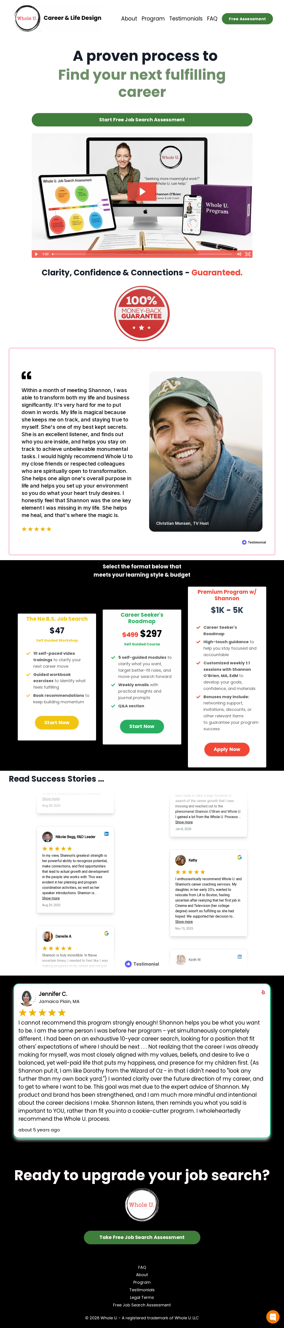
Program (153, 18)
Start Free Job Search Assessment (142, 119)
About (129, 18)
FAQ (212, 18)
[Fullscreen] (248, 254)
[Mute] (238, 254)
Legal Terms (142, 1297)
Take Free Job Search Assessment (142, 1237)
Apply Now (227, 749)
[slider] (142, 254)
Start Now (56, 722)
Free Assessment (247, 19)
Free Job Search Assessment (142, 1305)
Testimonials (186, 18)
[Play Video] (36, 254)
